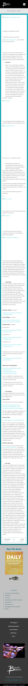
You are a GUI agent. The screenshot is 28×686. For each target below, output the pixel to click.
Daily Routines (13, 629)
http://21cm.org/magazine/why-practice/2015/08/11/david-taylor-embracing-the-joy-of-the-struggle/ (13, 406)
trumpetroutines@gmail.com (14, 680)
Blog (13, 636)
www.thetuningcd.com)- (10, 447)
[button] (24, 4)
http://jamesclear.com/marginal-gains (13, 420)
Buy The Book (14, 549)
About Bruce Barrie (13, 626)
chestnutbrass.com (10, 40)
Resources (13, 632)
